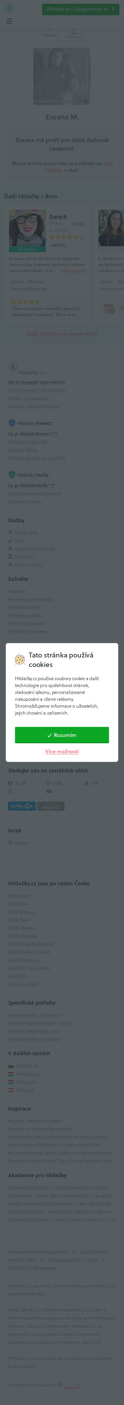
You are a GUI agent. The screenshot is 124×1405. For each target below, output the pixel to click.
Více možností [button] (61, 751)
